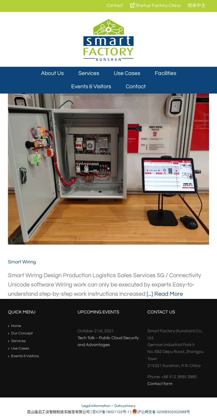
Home (16, 326)
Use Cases (20, 348)
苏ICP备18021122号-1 (111, 412)
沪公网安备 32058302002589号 (163, 412)
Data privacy (124, 406)
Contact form (160, 384)
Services (18, 341)
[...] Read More (165, 294)
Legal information (96, 406)
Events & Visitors (25, 356)
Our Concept (22, 333)
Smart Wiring (108, 169)
